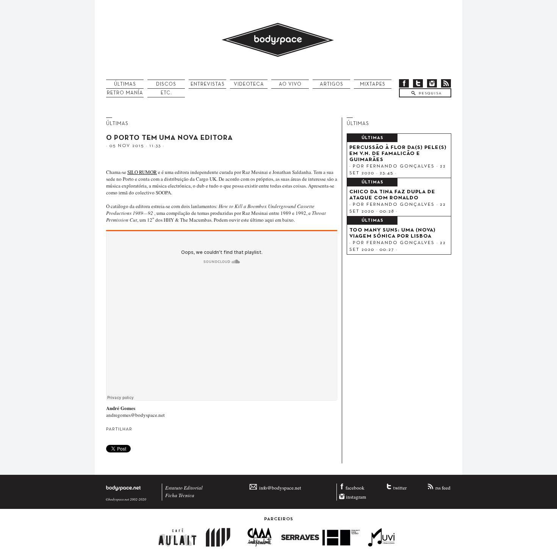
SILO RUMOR (142, 172)
